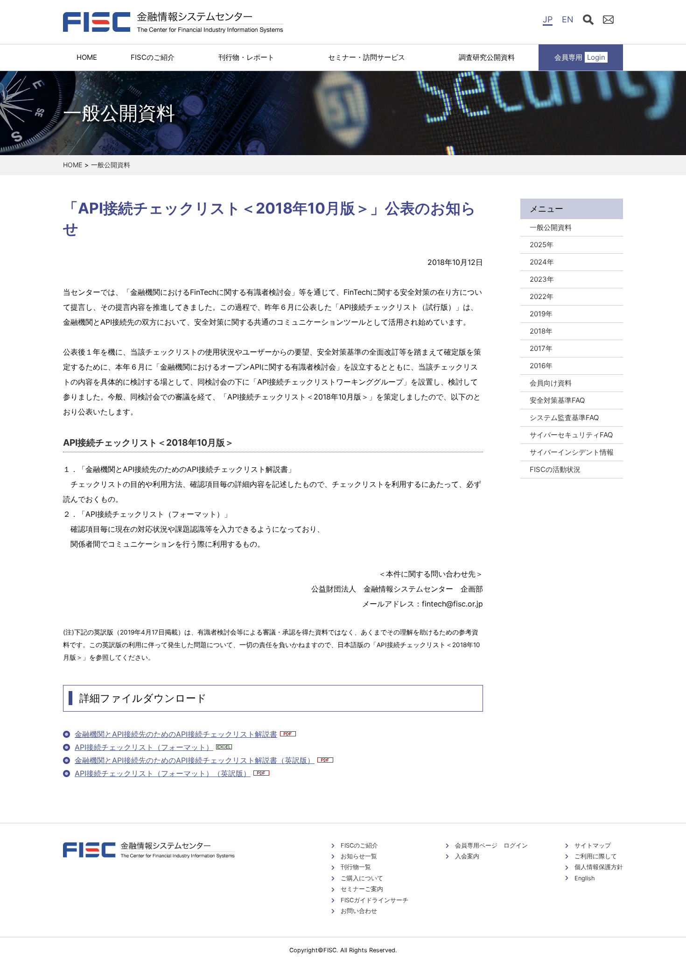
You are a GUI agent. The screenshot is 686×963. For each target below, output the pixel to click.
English (584, 878)
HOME (87, 57)
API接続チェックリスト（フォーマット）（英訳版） (163, 773)
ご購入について (362, 878)
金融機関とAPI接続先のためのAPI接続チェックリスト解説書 (176, 734)
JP (548, 19)
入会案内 (467, 856)
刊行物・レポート (246, 57)
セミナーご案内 (362, 888)
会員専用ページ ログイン (491, 845)
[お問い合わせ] (608, 21)
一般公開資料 (110, 165)
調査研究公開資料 (487, 57)
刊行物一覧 (356, 866)
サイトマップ (592, 845)
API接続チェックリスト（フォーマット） (144, 747)
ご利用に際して (595, 856)
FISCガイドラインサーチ (374, 900)
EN (568, 19)
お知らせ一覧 (359, 856)
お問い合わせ (359, 910)
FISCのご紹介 (153, 57)
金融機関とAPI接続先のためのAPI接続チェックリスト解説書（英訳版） (195, 760)
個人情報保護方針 (598, 866)
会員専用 (579, 57)
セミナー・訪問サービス (366, 57)
